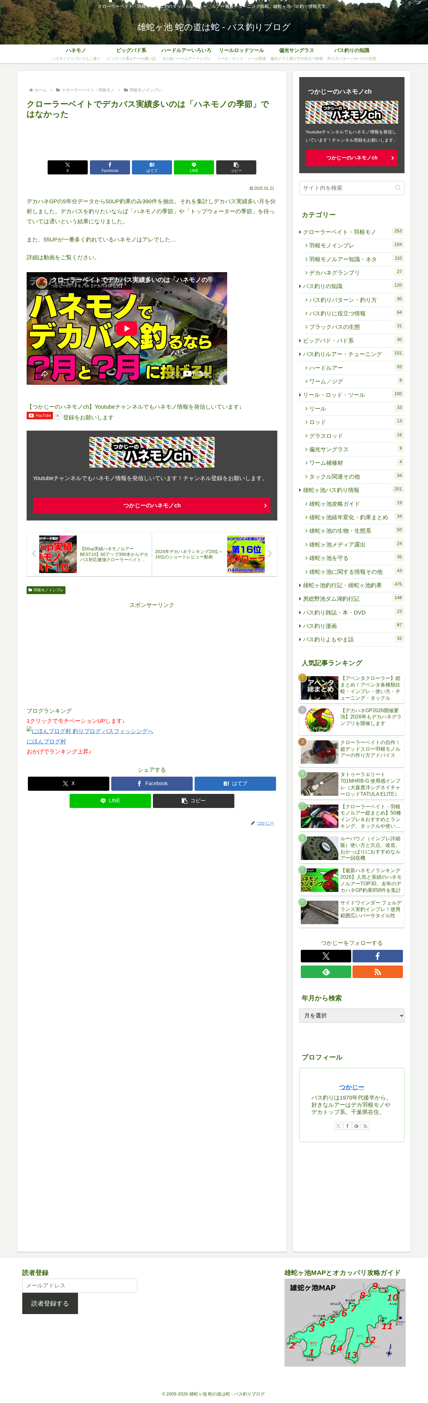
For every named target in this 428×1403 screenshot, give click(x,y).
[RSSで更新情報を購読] (377, 972)
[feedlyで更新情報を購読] (326, 972)
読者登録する (50, 1303)
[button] (236, 167)
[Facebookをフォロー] (377, 956)
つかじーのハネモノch (152, 505)
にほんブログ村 (46, 741)
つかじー (351, 1087)
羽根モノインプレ (49, 590)
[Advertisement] (152, 138)
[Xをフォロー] (326, 956)
